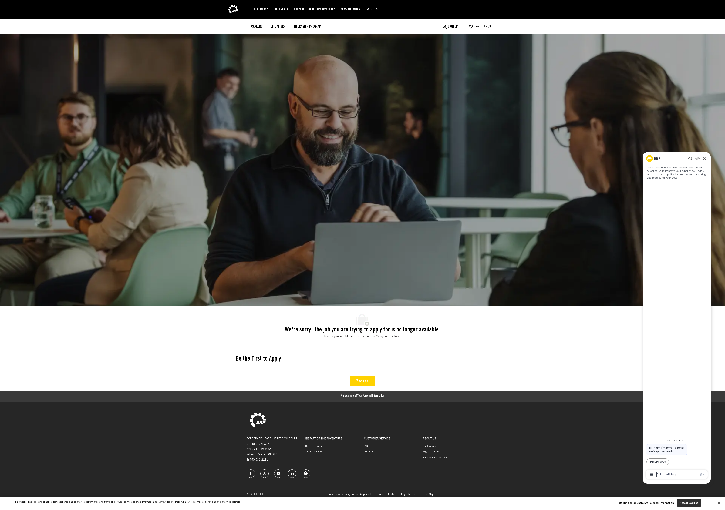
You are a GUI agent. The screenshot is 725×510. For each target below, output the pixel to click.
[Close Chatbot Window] (704, 158)
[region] (677, 316)
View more (362, 380)
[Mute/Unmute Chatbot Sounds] (697, 158)
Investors (372, 9)
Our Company (260, 9)
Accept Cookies (689, 503)
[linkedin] (292, 473)
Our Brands (281, 9)
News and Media (350, 9)
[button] (450, 26)
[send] (702, 474)
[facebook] (251, 473)
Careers (257, 27)
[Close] (719, 503)
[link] (258, 420)
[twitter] (264, 473)
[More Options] (651, 474)
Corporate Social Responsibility (314, 9)
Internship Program (307, 27)
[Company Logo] (233, 9)
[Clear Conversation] (690, 158)
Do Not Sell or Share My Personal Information (646, 503)
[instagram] (278, 473)
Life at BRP (278, 27)
